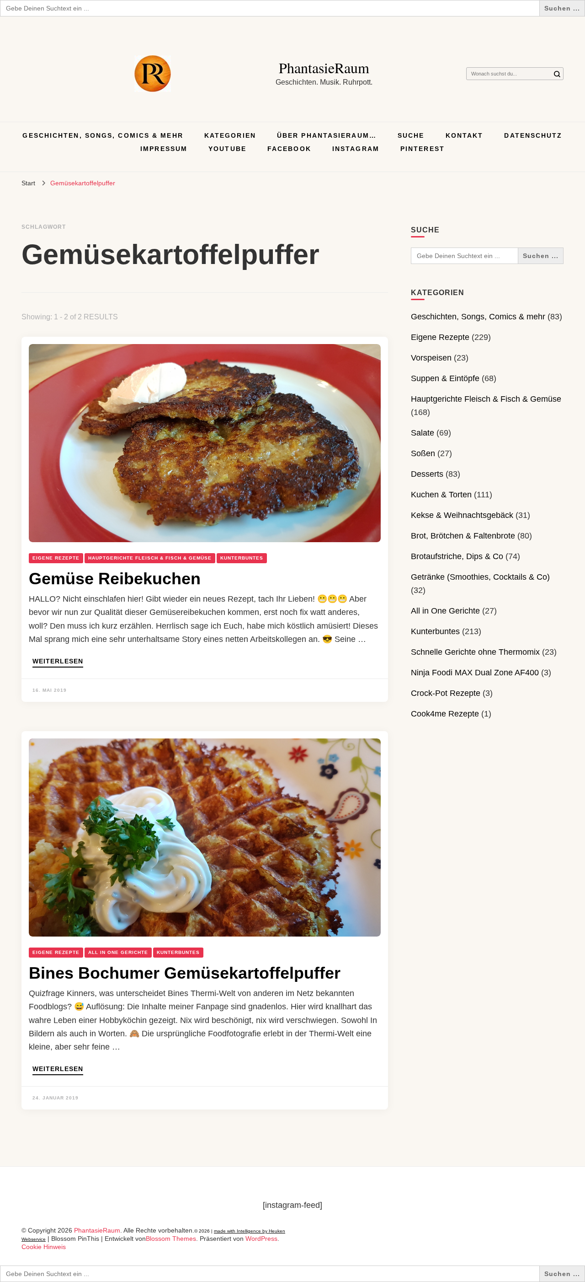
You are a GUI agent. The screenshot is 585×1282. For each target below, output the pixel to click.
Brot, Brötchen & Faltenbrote (463, 535)
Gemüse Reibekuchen (115, 578)
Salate (422, 432)
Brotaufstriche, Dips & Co (457, 556)
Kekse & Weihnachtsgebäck (462, 515)
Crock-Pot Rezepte (445, 693)
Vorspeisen (431, 357)
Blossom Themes (171, 1238)
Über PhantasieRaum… (327, 135)
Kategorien (230, 135)
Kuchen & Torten (441, 494)
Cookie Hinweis (43, 1246)
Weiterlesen (57, 661)
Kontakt (465, 135)
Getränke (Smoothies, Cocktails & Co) (480, 577)
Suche (411, 135)
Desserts (427, 474)
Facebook (289, 148)
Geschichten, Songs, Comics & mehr (102, 135)
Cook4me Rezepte (445, 713)
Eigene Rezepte (56, 557)
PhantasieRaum (324, 67)
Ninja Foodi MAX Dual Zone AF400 (475, 672)
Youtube (227, 148)
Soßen (423, 453)
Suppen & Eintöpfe (445, 378)
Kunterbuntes (241, 557)
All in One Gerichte (118, 952)
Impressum (163, 148)
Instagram (355, 148)
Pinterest (422, 148)
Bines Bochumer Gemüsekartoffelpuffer (184, 973)
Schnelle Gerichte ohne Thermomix (475, 652)
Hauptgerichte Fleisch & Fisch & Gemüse (150, 557)
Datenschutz (533, 135)
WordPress (261, 1238)
